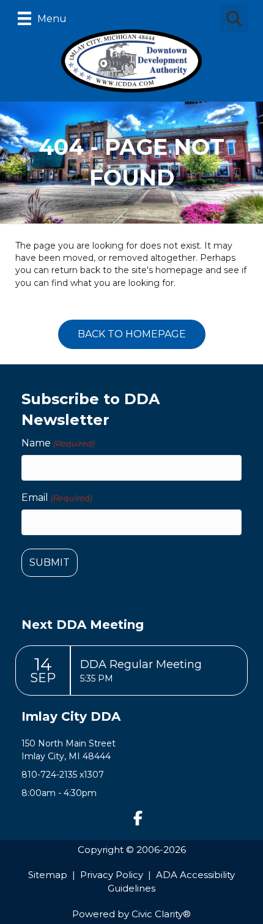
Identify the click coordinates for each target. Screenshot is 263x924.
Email (56, 497)
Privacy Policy (111, 875)
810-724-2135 (49, 774)
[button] (137, 818)
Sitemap (47, 875)
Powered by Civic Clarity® (131, 914)
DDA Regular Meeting (141, 664)
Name (57, 443)
